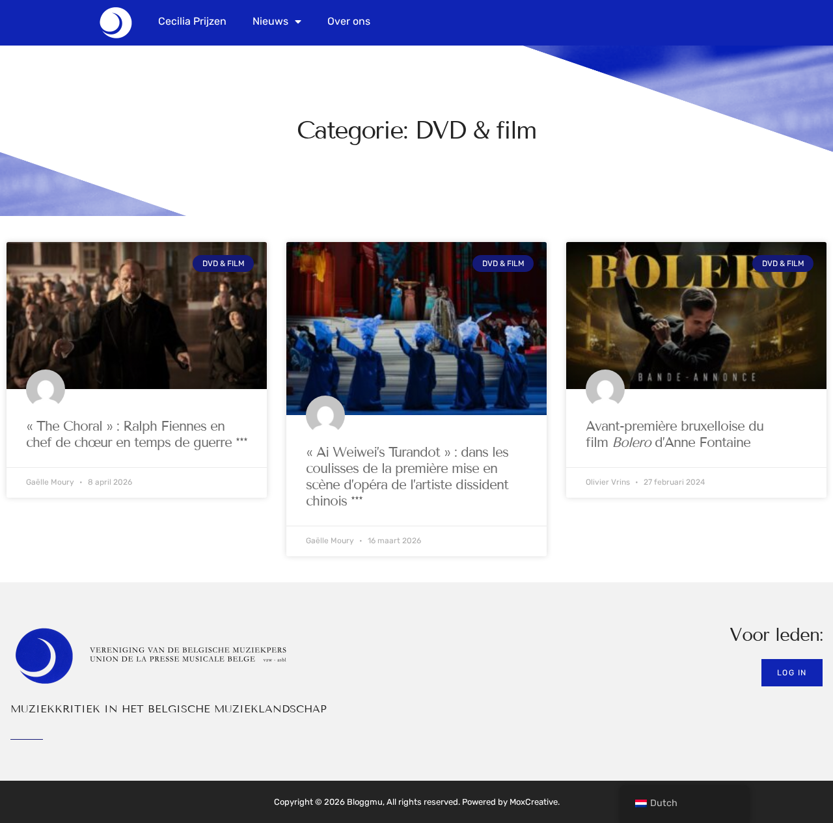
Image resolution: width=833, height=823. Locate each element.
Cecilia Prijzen (192, 21)
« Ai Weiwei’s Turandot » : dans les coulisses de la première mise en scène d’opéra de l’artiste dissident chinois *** (407, 477)
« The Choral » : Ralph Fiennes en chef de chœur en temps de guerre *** (136, 434)
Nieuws (270, 21)
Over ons (348, 21)
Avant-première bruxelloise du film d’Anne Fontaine (674, 434)
